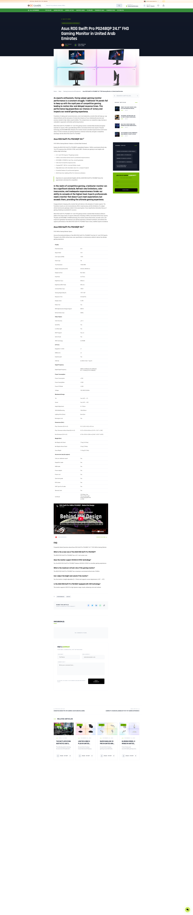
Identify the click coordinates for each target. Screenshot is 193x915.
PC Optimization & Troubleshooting (121, 166)
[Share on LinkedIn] (96, 605)
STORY (64, 755)
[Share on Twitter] (92, 605)
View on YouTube (101, 537)
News (60, 91)
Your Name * (60, 654)
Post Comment (96, 681)
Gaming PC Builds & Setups (124, 158)
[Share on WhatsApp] (100, 605)
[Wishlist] (158, 5)
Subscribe (125, 189)
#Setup (68, 596)
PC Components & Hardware (124, 161)
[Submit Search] (119, 5)
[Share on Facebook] (88, 605)
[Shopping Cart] (163, 5)
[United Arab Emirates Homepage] (34, 5)
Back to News (67, 19)
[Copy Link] (104, 605)
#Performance (60, 596)
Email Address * (86, 654)
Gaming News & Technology (124, 154)
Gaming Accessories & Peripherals (70, 23)
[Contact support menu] (187, 909)
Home (55, 91)
